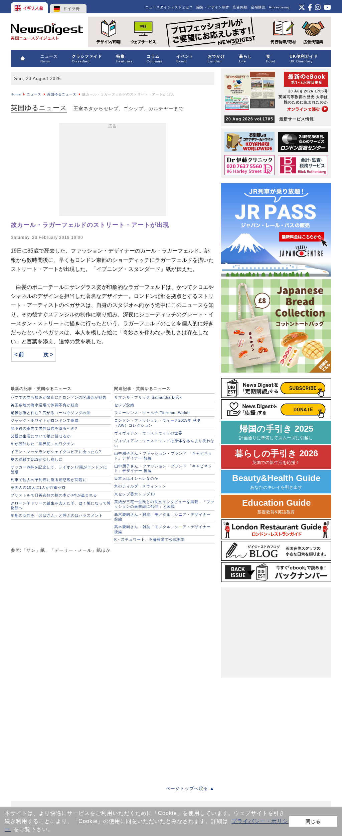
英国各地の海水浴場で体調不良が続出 (45, 405)
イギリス (30, 6)
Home (16, 94)
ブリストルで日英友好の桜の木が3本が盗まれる (54, 495)
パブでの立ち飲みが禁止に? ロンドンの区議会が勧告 (59, 397)
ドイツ (68, 6)
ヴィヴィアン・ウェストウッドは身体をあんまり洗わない (164, 443)
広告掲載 (240, 7)
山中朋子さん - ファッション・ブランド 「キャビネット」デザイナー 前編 (163, 455)
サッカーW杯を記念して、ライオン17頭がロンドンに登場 (59, 469)
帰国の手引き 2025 (276, 432)
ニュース (34, 94)
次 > (48, 354)
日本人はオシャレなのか (136, 478)
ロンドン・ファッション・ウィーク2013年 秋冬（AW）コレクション (157, 422)
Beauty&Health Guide (276, 481)
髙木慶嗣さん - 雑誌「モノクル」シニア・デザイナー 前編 (162, 516)
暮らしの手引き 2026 (276, 457)
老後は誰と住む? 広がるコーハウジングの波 (51, 413)
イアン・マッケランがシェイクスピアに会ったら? (56, 452)
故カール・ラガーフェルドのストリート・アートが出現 (90, 225)
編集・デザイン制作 (212, 7)
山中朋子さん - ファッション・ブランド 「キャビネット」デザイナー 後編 (163, 468)
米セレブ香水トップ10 (134, 494)
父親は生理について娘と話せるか (41, 436)
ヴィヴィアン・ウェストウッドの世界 (148, 433)
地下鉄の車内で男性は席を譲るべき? (44, 428)
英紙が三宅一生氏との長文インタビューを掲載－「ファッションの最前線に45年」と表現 (164, 504)
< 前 (19, 354)
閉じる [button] (313, 821)
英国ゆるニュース (61, 94)
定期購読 (258, 7)
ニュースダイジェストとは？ (169, 7)
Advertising (279, 7)
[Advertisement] (112, 171)
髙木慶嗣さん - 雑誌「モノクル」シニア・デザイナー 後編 (162, 529)
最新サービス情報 (270, 119)
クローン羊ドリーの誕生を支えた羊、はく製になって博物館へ (61, 505)
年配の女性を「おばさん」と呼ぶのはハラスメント (57, 515)
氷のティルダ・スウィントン (140, 486)
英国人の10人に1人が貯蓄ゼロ (38, 487)
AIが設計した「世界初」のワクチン (43, 444)
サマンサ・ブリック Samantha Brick (148, 397)
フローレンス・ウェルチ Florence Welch (152, 413)
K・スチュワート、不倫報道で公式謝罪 (149, 539)
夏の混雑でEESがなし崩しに (37, 459)
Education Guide (276, 506)
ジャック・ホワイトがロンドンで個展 (45, 420)
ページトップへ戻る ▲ (190, 788)
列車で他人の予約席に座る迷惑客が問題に (49, 480)
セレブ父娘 (124, 405)
